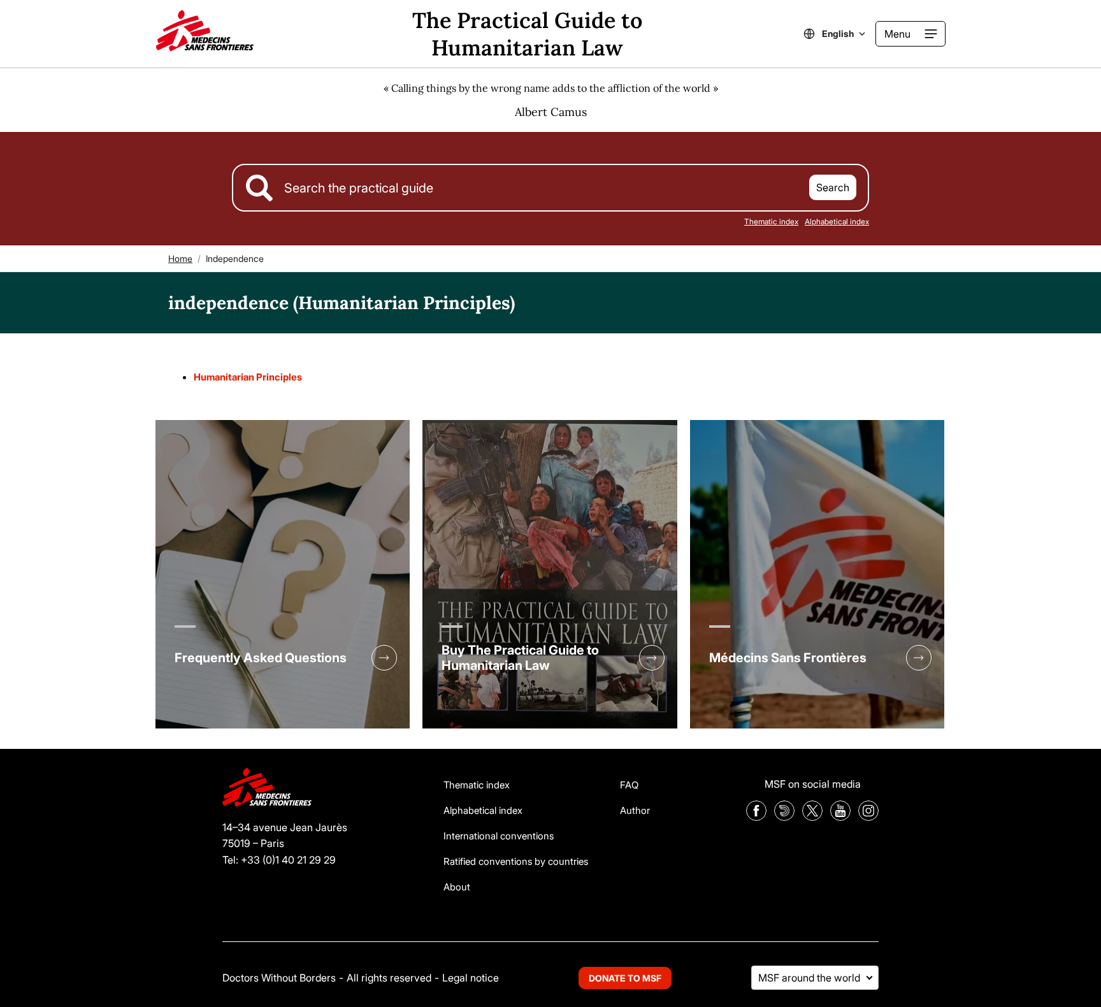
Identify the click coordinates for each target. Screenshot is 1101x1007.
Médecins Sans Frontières (788, 657)
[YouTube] (840, 817)
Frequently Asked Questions (261, 657)
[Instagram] (868, 817)
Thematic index (771, 221)
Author (635, 810)
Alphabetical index (837, 221)
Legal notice (470, 977)
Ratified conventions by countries (515, 861)
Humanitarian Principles (248, 377)
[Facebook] (756, 817)
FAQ (629, 785)
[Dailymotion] (784, 817)
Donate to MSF (625, 978)
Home (180, 258)
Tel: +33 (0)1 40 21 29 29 (279, 859)
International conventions (498, 836)
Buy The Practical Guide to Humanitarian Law (520, 657)
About (456, 887)
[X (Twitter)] (812, 817)
